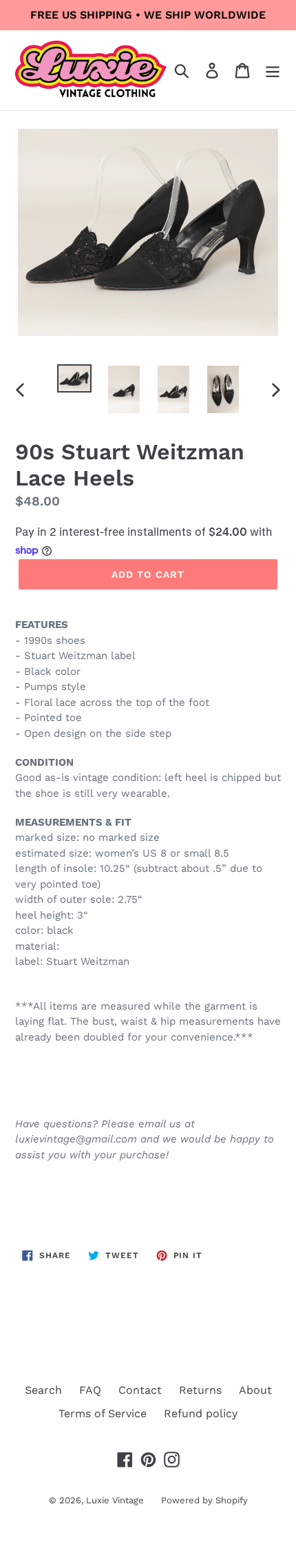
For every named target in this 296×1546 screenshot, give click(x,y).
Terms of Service (103, 1413)
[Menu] (272, 70)
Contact (140, 1390)
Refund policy (200, 1413)
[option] (74, 379)
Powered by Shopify (204, 1500)
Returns (200, 1390)
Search (43, 1390)
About (255, 1390)
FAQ (90, 1390)
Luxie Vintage (115, 1500)
